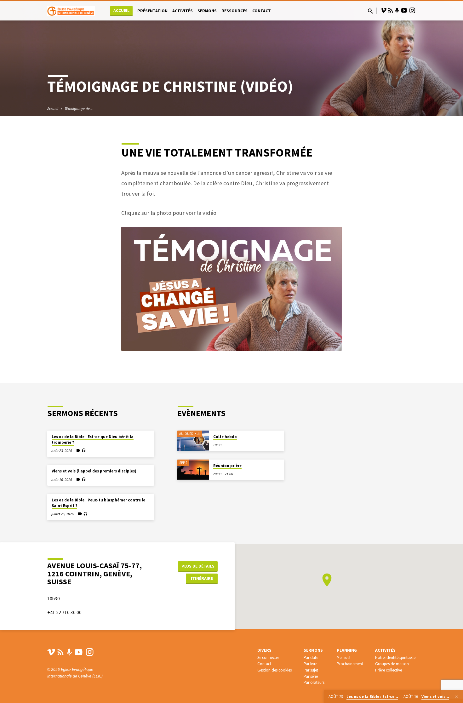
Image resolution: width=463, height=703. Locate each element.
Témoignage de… (79, 108)
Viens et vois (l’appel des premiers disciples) (94, 471)
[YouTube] (404, 10)
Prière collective (388, 670)
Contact (261, 11)
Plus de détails (197, 566)
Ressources (234, 11)
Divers (264, 650)
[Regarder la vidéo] (78, 450)
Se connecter (268, 657)
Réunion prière (227, 465)
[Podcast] (397, 11)
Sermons (207, 11)
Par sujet (311, 670)
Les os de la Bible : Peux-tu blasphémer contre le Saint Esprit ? (98, 502)
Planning (347, 650)
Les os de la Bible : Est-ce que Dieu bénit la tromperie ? (93, 439)
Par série (311, 676)
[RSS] (390, 10)
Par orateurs (314, 682)
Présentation (152, 11)
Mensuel (343, 657)
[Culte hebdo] (193, 441)
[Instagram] (412, 10)
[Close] (456, 696)
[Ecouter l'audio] (84, 450)
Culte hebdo (225, 436)
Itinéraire (202, 578)
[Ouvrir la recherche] (370, 11)
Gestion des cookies (274, 670)
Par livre (310, 663)
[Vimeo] (383, 10)
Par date (311, 657)
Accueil (121, 10)
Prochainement (350, 663)
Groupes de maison (392, 663)
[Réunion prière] (193, 470)
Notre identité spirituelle (395, 657)
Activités (182, 11)
